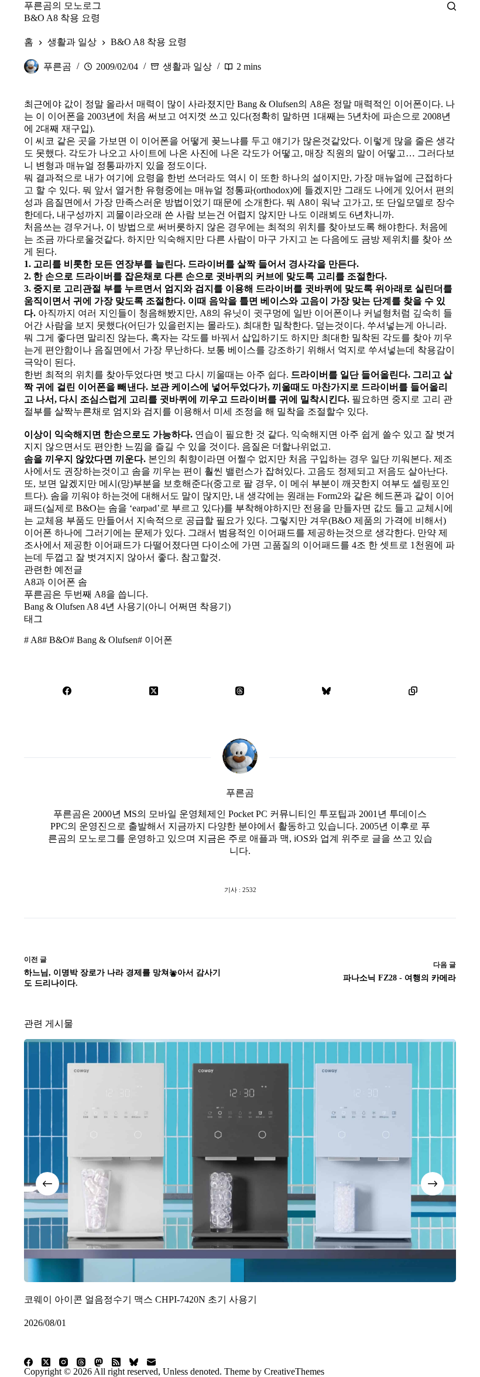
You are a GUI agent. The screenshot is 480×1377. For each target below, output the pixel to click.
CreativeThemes (294, 1371)
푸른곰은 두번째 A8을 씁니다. (86, 594)
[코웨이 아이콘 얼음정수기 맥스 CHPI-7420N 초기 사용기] (240, 1160)
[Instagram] (63, 1362)
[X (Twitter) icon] (240, 866)
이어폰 (155, 640)
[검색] (451, 6)
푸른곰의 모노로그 (62, 6)
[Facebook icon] (193, 866)
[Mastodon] (98, 1362)
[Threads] (240, 690)
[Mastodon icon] (287, 866)
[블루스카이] (326, 690)
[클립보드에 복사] (412, 690)
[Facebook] (67, 690)
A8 (33, 640)
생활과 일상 (187, 66)
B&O (56, 640)
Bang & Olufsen (104, 640)
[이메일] (151, 1362)
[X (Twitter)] (154, 690)
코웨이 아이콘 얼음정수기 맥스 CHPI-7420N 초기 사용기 (140, 1299)
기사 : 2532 (240, 889)
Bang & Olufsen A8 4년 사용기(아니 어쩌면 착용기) (127, 606)
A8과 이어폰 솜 (55, 582)
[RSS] (116, 1362)
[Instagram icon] (263, 866)
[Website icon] (216, 866)
